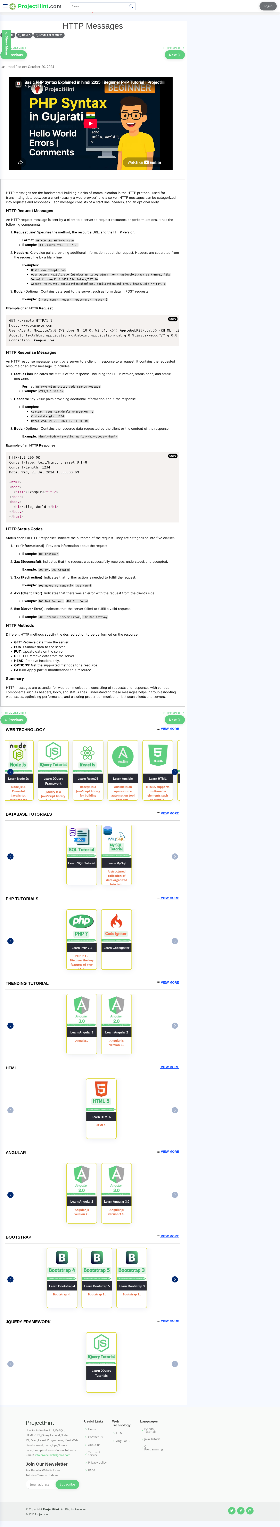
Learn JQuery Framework (53, 781)
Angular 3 (123, 1441)
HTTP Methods (174, 47)
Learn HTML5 (101, 1117)
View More (169, 728)
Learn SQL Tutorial (101, 863)
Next (173, 55)
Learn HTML (157, 778)
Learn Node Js (18, 778)
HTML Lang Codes (13, 47)
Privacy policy (97, 1462)
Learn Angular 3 (101, 1032)
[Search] (131, 6)
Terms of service (94, 1454)
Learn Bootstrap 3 (132, 1286)
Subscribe (67, 1484)
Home (92, 1429)
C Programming (153, 1448)
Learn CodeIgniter (136, 947)
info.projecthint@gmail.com (52, 1455)
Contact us (95, 1437)
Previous (15, 55)
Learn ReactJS (87, 778)
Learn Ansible (123, 778)
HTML (120, 1433)
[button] (175, 772)
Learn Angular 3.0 (136, 1201)
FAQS (91, 1470)
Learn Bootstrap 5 (97, 1286)
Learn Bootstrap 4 (62, 1286)
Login (268, 6)
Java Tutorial (152, 1439)
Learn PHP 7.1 (101, 947)
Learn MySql (136, 863)
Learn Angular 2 (136, 1032)
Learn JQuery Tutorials (101, 1373)
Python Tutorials (150, 1430)
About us (94, 1444)
